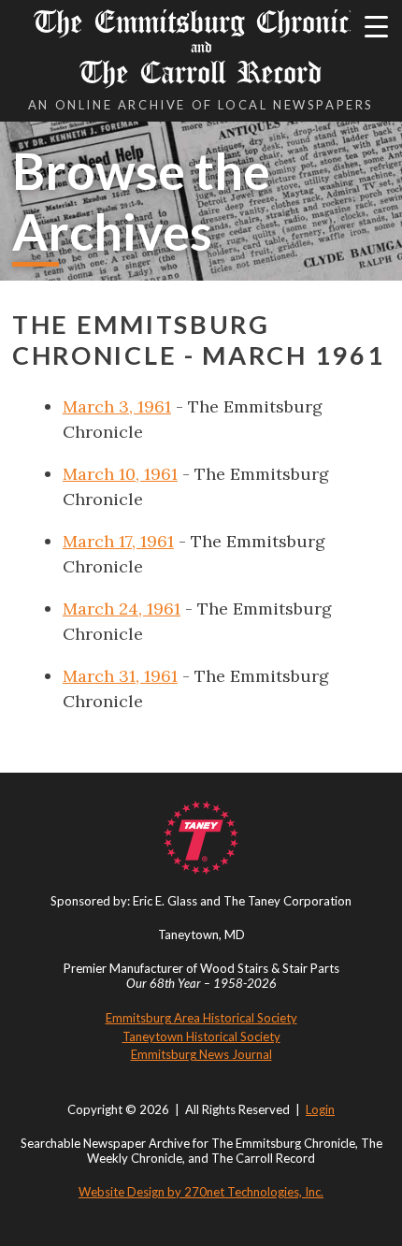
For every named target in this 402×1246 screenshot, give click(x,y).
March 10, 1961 (120, 474)
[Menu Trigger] (376, 25)
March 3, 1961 (117, 406)
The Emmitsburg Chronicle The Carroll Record (201, 47)
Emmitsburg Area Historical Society (201, 1017)
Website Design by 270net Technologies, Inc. (201, 1191)
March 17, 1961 (118, 541)
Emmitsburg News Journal (201, 1054)
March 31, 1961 (120, 676)
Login (320, 1109)
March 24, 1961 (121, 608)
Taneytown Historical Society (201, 1036)
